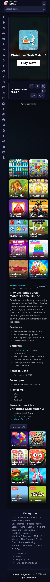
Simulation (28, 545)
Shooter (16, 545)
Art (8, 76)
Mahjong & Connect (21, 536)
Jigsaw (10, 125)
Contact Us (21, 553)
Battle (9, 55)
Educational (29, 529)
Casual (10, 28)
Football (16, 533)
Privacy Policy (22, 559)
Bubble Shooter (34, 523)
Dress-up (16, 529)
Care (9, 103)
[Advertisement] (25, 130)
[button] (43, 90)
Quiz (9, 141)
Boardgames (18, 523)
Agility (10, 71)
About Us (20, 556)
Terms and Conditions (26, 562)
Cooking (41, 526)
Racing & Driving (27, 542)
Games (13, 285)
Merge (15, 539)
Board (10, 87)
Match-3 (21, 285)
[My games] (44, 3)
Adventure (23, 517)
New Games (27, 539)
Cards (9, 98)
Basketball (17, 520)
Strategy (16, 548)
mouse (25, 350)
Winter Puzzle (20, 419)
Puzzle (10, 33)
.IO (8, 65)
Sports (10, 152)
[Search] (44, 9)
